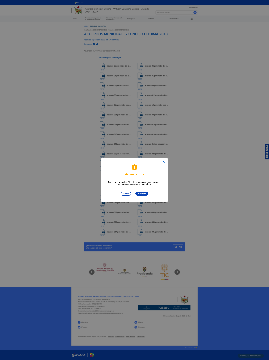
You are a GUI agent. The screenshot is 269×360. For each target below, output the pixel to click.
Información (142, 194)
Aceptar (126, 194)
